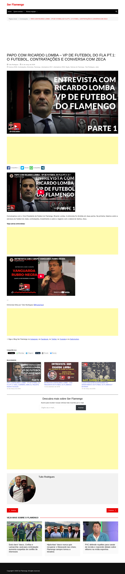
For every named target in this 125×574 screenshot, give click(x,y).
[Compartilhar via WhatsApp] (34, 168)
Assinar (81, 408)
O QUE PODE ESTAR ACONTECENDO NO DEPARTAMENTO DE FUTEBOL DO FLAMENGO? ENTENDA (97, 384)
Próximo (111, 510)
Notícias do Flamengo (77, 67)
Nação (68, 67)
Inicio (10, 11)
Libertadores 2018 (59, 67)
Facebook (44, 339)
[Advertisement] (62, 38)
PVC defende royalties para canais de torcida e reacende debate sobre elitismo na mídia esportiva (100, 547)
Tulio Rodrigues (13, 64)
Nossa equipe (31, 11)
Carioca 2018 (13, 67)
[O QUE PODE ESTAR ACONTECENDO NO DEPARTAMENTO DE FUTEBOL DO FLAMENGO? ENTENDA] (99, 372)
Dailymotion (74, 339)
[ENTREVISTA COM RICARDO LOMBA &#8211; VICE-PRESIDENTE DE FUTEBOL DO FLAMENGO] (62, 372)
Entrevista (30, 67)
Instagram (34, 339)
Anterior (13, 510)
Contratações (22, 67)
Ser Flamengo (15, 4)
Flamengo (37, 67)
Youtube (63, 339)
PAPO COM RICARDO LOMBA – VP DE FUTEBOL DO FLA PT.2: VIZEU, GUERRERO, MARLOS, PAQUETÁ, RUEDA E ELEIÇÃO (23, 384)
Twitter (54, 339)
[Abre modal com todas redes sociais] (43, 168)
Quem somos (18, 11)
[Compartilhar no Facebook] (12, 168)
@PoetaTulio (38, 305)
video (97, 67)
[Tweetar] (25, 168)
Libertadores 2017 (47, 67)
